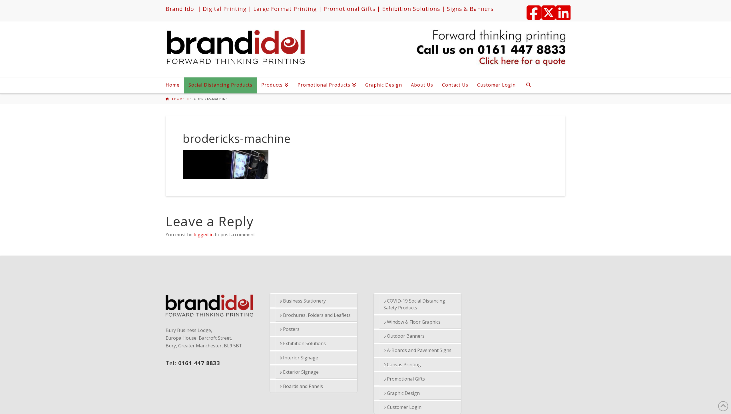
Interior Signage (300, 358)
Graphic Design (403, 393)
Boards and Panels (303, 386)
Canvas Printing (404, 364)
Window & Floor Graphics (414, 322)
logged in (204, 234)
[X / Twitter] (546, 9)
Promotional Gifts (406, 379)
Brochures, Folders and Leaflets (317, 315)
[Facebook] (531, 9)
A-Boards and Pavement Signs (419, 350)
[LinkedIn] (560, 9)
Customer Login (404, 407)
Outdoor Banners (406, 336)
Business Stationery (304, 301)
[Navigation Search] (528, 85)
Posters (291, 329)
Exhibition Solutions (304, 343)
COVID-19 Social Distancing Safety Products (414, 304)
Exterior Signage (301, 372)
